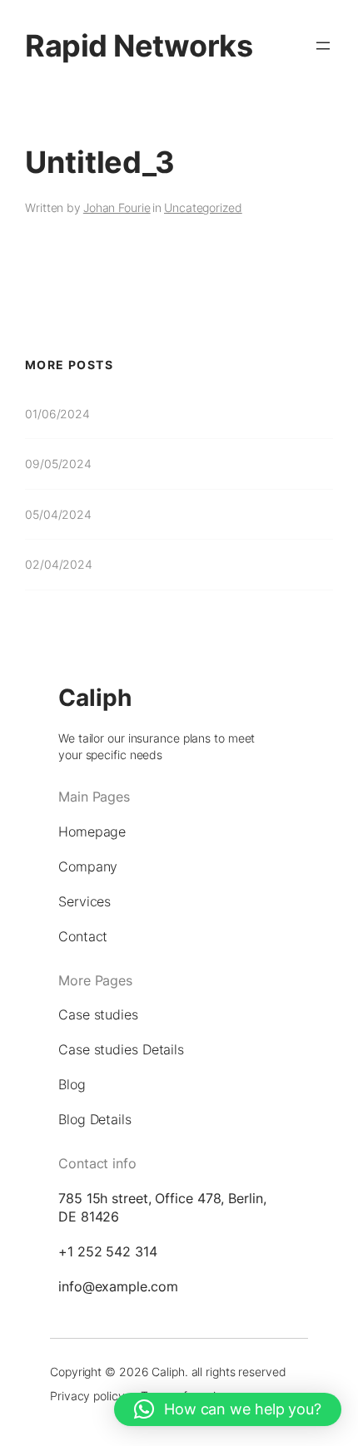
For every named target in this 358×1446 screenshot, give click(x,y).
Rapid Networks (138, 45)
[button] (227, 1409)
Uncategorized (203, 207)
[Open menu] (323, 46)
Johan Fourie (117, 207)
